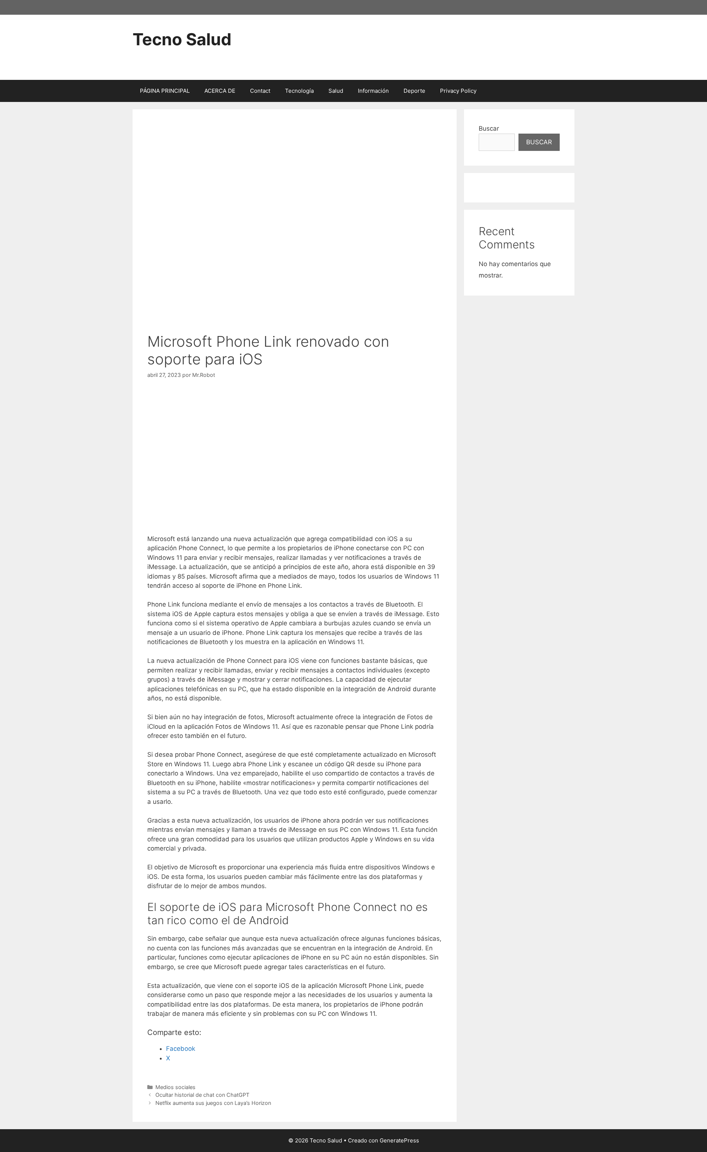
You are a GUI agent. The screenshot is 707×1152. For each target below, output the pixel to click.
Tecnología (299, 90)
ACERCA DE (219, 90)
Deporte (414, 90)
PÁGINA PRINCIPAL (165, 90)
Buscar (489, 128)
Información (373, 90)
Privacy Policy (458, 90)
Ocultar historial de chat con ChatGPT (202, 1095)
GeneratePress (399, 1140)
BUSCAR (539, 142)
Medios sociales (175, 1087)
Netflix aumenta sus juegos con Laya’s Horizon (213, 1103)
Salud (335, 90)
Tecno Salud (182, 39)
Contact (260, 90)
